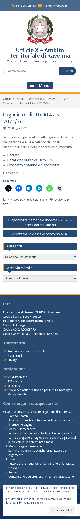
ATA (63, 99)
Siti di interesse (17, 377)
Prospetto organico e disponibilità (33, 165)
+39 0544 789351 (26, 5)
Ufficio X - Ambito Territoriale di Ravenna (30, 99)
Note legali (14, 355)
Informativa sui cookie (30, 502)
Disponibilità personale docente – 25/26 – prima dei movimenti (40, 222)
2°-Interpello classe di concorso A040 (40, 234)
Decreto (13, 155)
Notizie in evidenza (26, 199)
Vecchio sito (15, 386)
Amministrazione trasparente (26, 351)
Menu (44, 85)
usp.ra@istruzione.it (55, 5)
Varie (43, 199)
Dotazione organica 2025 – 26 (30, 160)
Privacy (12, 360)
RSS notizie (14, 381)
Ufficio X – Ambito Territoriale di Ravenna (40, 53)
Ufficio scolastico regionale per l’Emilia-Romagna (39, 390)
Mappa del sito (17, 394)
